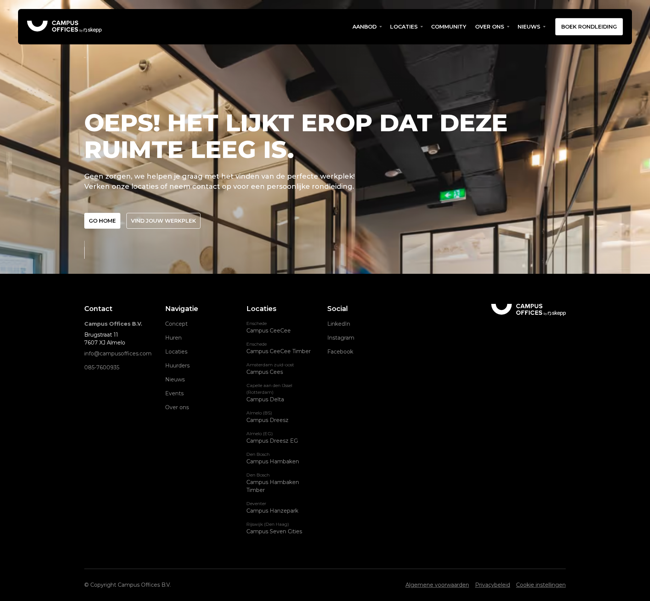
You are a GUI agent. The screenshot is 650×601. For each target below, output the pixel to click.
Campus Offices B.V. (113, 323)
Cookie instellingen (541, 584)
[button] (367, 26)
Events (174, 393)
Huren (173, 337)
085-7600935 (101, 367)
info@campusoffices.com (118, 353)
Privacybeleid (492, 584)
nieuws (529, 26)
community (448, 26)
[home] (187, 27)
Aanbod (364, 26)
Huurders (177, 365)
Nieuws (175, 379)
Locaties (404, 26)
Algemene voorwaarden (437, 584)
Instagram (340, 337)
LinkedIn (338, 323)
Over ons (489, 26)
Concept (176, 323)
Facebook (340, 351)
